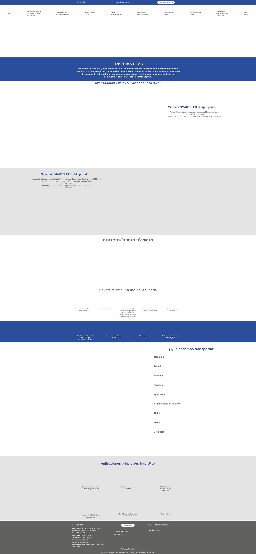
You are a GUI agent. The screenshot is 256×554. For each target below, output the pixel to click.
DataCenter (246, 13)
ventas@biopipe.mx (122, 2)
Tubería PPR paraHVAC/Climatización (62, 13)
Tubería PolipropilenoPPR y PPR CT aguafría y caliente (34, 13)
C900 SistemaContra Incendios (142, 13)
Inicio (9, 13)
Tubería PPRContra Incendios (116, 13)
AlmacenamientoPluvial (169, 13)
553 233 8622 (81, 2)
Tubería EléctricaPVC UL (90, 13)
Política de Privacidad (128, 549)
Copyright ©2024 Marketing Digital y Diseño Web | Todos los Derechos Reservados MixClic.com (128, 552)
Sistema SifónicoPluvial (195, 13)
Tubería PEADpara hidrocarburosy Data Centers (222, 13)
